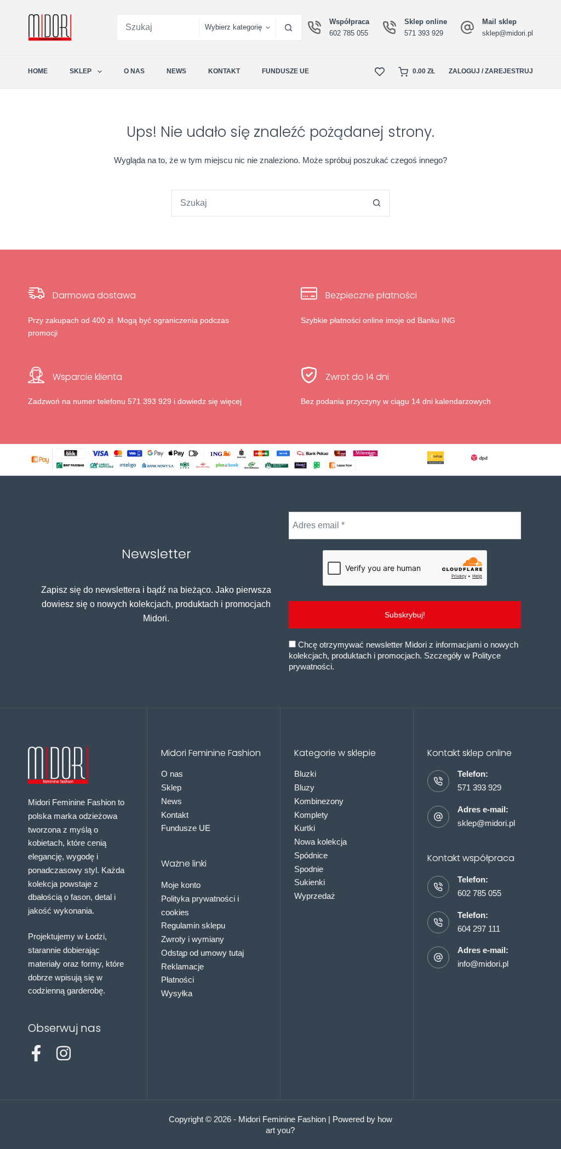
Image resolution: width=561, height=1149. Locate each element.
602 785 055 (348, 33)
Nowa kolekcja (320, 841)
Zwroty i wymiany (192, 939)
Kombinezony (319, 801)
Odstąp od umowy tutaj (202, 952)
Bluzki (305, 773)
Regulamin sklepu (193, 925)
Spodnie (308, 869)
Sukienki (309, 882)
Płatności (177, 979)
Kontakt (224, 71)
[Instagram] (63, 1053)
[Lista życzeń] (380, 72)
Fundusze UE (285, 71)
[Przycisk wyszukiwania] (288, 27)
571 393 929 (423, 33)
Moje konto (181, 885)
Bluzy (304, 787)
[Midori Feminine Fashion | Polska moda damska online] (50, 27)
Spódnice (311, 855)
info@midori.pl (482, 963)
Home (38, 71)
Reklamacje (182, 966)
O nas (134, 71)
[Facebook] (36, 1053)
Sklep (80, 71)
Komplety (311, 814)
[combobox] (158, 27)
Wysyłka (176, 993)
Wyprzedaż (314, 895)
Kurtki (304, 828)
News (176, 71)
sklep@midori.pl (507, 33)
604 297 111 (478, 928)
